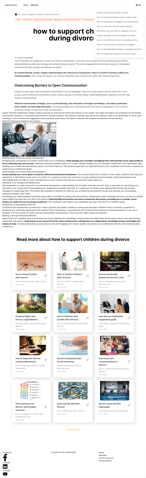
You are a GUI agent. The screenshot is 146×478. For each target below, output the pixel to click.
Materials (34, 5)
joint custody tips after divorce (68, 405)
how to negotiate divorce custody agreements (28, 360)
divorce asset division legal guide (110, 405)
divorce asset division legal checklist (112, 12)
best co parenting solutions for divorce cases (116, 54)
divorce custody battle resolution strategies (116, 44)
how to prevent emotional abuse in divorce (108, 361)
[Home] (16, 14)
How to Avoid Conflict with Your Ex (26, 276)
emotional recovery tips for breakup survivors (116, 31)
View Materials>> (73, 429)
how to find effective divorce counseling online (117, 40)
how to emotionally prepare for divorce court (111, 276)
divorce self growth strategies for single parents (117, 22)
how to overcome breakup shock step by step (117, 17)
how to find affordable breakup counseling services (119, 49)
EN (140, 5)
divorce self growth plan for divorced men (69, 360)
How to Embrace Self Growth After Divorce (67, 318)
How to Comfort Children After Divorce (69, 276)
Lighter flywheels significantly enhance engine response (26, 113)
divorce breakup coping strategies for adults (116, 35)
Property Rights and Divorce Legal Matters (26, 318)
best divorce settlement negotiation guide (111, 318)
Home (25, 5)
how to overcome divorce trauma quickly (114, 26)
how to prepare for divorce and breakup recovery (26, 406)
